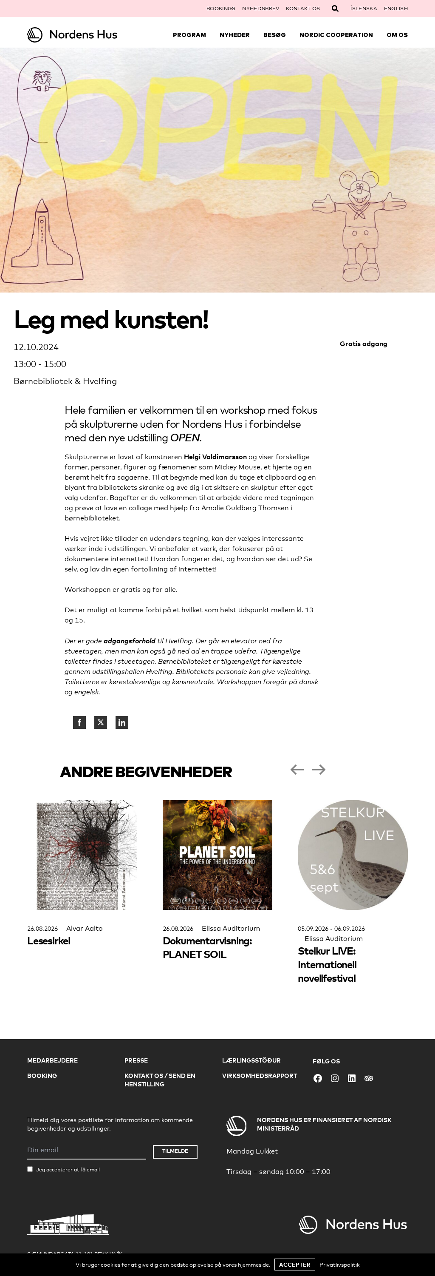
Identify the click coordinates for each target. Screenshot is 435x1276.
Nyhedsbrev (260, 8)
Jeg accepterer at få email (68, 1170)
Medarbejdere (52, 1060)
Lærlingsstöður (251, 1060)
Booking (42, 1075)
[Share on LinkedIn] (122, 722)
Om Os (397, 35)
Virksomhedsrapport (259, 1075)
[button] (297, 769)
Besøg (274, 35)
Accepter (295, 1264)
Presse (136, 1060)
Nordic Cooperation (336, 35)
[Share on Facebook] (79, 722)
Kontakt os (303, 8)
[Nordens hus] (74, 35)
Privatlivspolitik (339, 1264)
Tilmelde (175, 1151)
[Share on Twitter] (100, 722)
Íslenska (363, 8)
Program (189, 35)
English (396, 8)
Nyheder (235, 35)
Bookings (220, 8)
